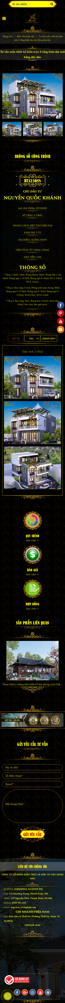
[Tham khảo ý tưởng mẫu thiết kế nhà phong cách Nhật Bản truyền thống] (32, 660)
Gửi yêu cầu (32, 834)
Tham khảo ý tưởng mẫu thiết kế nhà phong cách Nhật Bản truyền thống (32, 684)
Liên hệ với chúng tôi (32, 866)
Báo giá (32, 569)
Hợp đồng (32, 603)
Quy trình (32, 535)
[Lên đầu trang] (59, 994)
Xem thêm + (32, 540)
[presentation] (4, 659)
